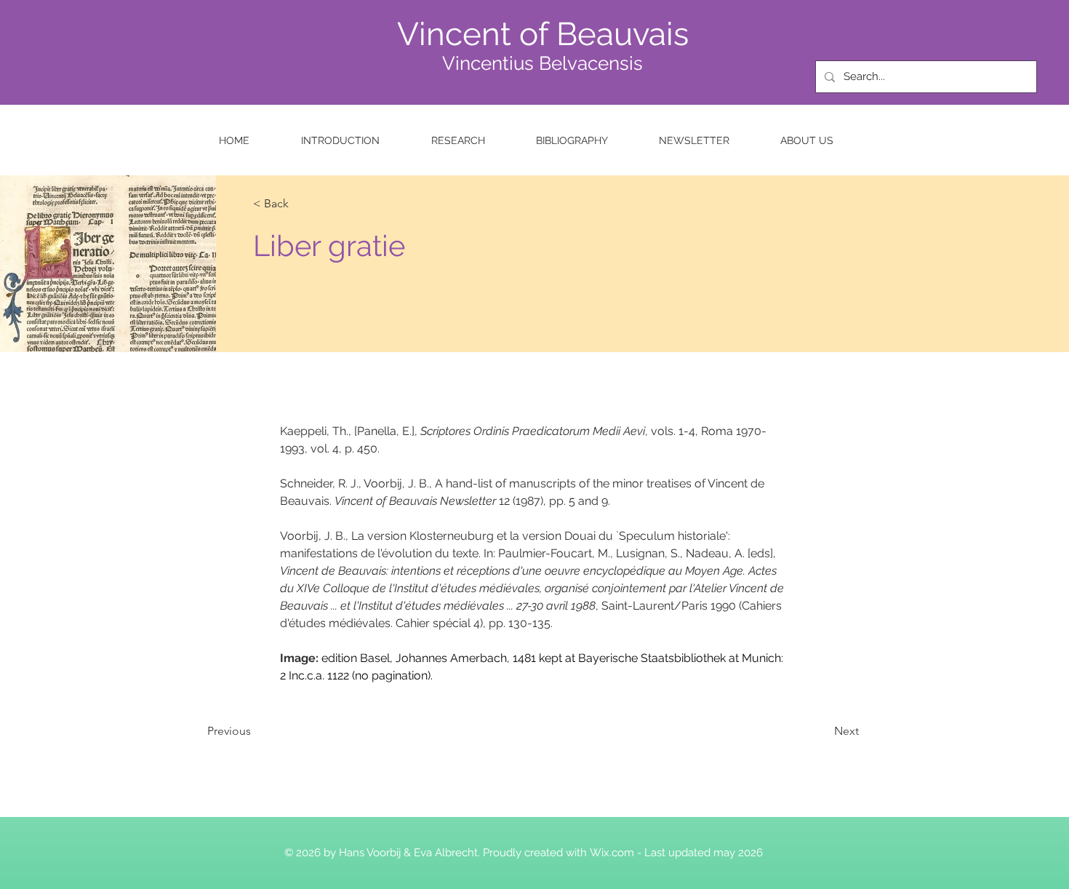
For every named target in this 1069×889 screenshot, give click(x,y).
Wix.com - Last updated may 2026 (676, 852)
